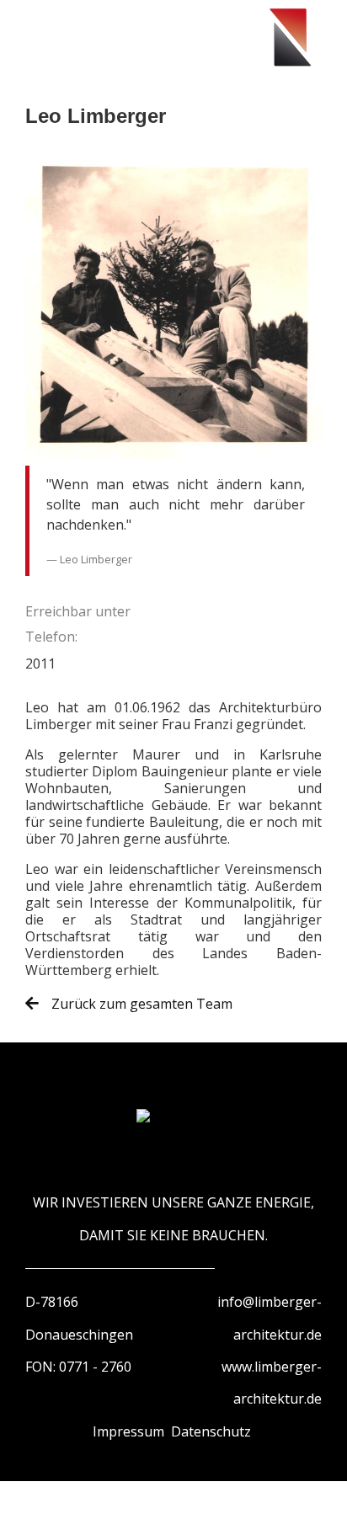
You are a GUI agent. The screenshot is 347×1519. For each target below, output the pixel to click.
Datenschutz (211, 1431)
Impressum (128, 1431)
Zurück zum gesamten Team (140, 1003)
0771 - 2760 (95, 1366)
